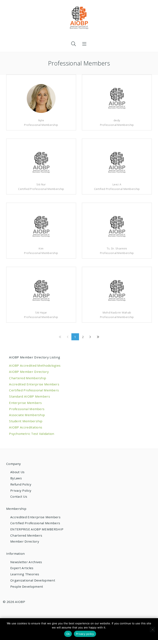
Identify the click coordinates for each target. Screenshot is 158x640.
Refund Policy (20, 484)
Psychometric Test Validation (31, 434)
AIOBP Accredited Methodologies (34, 365)
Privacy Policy (20, 490)
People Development (26, 586)
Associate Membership (27, 415)
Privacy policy (85, 633)
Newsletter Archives (26, 562)
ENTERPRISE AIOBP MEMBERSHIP (36, 529)
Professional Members (26, 409)
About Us (17, 472)
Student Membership (25, 421)
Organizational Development (32, 580)
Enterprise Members (25, 403)
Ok (68, 633)
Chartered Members (26, 535)
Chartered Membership (27, 378)
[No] (152, 629)
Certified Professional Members (34, 390)
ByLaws (16, 478)
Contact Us (18, 496)
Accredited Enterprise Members (34, 384)
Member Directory (24, 541)
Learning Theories (24, 574)
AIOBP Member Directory (29, 372)
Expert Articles (22, 568)
